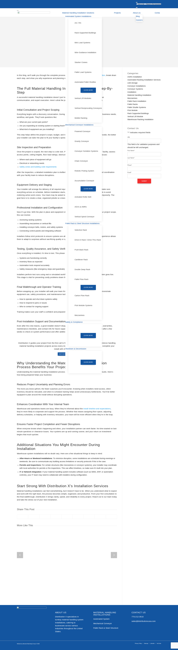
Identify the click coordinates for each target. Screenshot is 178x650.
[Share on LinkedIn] (67, 517)
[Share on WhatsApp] (44, 517)
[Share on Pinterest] (55, 517)
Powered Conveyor (82, 131)
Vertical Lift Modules (83, 98)
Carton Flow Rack (82, 296)
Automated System (101, 619)
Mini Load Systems (82, 43)
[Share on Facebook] (22, 517)
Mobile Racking (81, 118)
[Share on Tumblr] (78, 517)
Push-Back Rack (81, 250)
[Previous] (20, 555)
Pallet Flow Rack (81, 279)
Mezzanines (79, 315)
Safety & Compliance (74, 322)
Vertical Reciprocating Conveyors (88, 108)
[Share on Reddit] (100, 517)
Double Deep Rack (82, 269)
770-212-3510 (137, 617)
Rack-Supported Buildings (85, 33)
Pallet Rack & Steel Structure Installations (82, 223)
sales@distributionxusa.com (144, 621)
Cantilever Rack (81, 260)
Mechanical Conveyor (102, 623)
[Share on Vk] (89, 517)
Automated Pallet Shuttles (85, 82)
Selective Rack (81, 230)
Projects (117, 13)
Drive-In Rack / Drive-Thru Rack (88, 240)
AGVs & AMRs (81, 207)
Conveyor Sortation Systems (86, 151)
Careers (139, 20)
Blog (138, 16)
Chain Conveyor (81, 161)
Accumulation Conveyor (84, 181)
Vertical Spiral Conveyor (84, 217)
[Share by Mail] (111, 517)
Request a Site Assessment (153, 4)
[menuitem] (141, 4)
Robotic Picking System (84, 171)
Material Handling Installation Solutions (78, 13)
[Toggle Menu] (137, 2)
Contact (158, 13)
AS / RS (78, 23)
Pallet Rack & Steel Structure (105, 628)
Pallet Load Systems (83, 72)
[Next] (114, 555)
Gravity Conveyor (82, 141)
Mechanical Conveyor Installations (79, 125)
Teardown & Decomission (75, 349)
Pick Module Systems (83, 305)
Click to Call (141, 4)
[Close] (137, 7)
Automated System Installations (78, 16)
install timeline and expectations (97, 409)
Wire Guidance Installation (85, 52)
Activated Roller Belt (83, 197)
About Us (137, 13)
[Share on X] (33, 517)
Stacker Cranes (81, 62)
